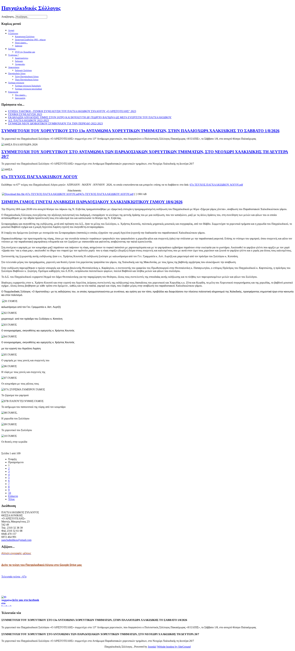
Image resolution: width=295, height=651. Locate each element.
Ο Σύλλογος (13, 33)
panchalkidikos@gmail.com (16, 540)
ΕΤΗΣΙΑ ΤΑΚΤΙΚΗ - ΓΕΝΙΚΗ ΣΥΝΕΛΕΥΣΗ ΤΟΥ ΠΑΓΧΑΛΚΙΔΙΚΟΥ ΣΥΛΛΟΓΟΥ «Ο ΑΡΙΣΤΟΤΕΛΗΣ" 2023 (72, 111)
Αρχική (11, 30)
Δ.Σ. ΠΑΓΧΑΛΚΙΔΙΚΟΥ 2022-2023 (28, 120)
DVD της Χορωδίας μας (25, 52)
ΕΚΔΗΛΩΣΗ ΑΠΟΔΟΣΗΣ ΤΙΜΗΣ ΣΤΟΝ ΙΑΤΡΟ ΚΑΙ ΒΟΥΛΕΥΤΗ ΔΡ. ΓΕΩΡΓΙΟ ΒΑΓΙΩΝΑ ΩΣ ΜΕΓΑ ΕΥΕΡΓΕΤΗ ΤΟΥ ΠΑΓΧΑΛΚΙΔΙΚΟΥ (90, 117)
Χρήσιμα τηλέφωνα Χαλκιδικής (28, 86)
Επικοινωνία (13, 92)
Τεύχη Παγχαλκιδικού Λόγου (27, 76)
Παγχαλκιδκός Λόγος (17, 73)
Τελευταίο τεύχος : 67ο (13, 576)
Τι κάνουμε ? (13, 55)
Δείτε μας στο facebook (25, 600)
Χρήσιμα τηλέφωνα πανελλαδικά (28, 89)
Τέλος (11, 499)
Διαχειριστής (20, 98)
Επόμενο (13, 496)
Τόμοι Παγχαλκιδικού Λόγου (26, 79)
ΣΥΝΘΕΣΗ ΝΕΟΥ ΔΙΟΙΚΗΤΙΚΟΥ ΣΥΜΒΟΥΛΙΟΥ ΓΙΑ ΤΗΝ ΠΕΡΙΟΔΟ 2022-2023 (55, 123)
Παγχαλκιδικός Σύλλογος (31, 8)
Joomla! (152, 646)
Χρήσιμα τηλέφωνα (16, 83)
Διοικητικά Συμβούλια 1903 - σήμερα (30, 39)
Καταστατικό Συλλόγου (24, 36)
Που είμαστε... (21, 95)
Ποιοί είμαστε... (21, 43)
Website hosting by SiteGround (174, 646)
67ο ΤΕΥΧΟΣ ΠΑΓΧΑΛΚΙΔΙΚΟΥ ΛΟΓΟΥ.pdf (216, 184)
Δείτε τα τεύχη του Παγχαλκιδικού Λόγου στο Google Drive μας (41, 564)
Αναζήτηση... (8, 16)
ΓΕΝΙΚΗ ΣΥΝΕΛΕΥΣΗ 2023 (25, 114)
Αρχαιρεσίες (20, 64)
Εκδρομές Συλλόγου (23, 70)
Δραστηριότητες (21, 58)
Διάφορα (18, 46)
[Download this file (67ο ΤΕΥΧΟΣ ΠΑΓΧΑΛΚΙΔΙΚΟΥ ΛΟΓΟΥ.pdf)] (41, 194)
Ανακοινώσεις (13, 67)
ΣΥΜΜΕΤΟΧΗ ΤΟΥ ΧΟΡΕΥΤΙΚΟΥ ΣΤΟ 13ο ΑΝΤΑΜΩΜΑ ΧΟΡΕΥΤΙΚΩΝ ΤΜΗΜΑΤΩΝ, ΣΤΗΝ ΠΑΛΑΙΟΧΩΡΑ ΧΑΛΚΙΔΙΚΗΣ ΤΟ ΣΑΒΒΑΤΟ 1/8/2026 (140, 131)
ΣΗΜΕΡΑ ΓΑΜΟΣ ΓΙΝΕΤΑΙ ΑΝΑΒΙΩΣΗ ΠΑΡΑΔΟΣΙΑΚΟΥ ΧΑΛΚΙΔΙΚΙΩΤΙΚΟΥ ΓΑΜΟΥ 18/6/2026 (91, 202)
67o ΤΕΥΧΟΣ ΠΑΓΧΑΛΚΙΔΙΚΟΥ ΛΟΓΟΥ (39, 177)
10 (9, 493)
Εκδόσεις (12, 49)
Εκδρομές (19, 61)
